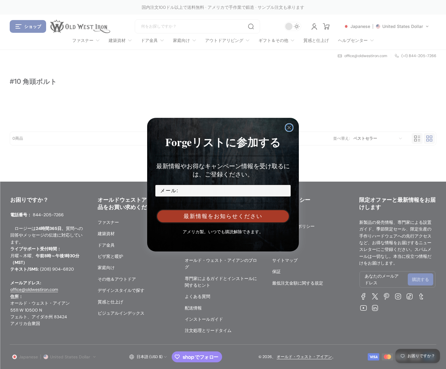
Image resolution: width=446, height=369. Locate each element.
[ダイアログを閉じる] (289, 127)
